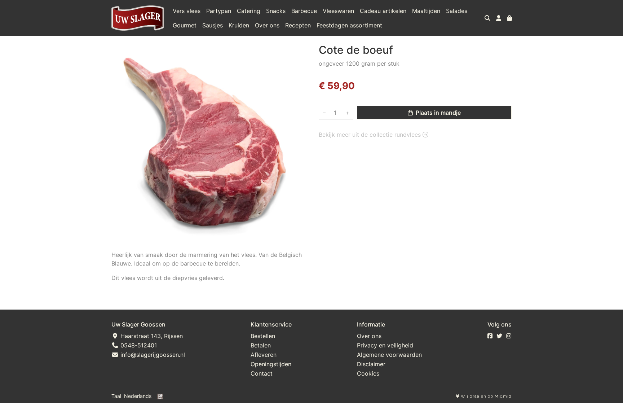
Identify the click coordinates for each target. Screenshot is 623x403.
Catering (248, 10)
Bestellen (263, 336)
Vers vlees (186, 10)
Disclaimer (371, 364)
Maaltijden (426, 10)
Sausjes (212, 25)
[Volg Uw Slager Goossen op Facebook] (489, 336)
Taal (116, 396)
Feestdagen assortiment (349, 25)
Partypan (218, 10)
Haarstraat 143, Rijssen (151, 336)
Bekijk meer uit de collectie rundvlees (371, 134)
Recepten (298, 25)
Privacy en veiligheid (385, 345)
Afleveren (264, 354)
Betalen (261, 345)
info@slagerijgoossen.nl (152, 354)
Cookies (368, 373)
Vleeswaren (338, 10)
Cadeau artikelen (383, 10)
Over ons (267, 25)
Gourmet (184, 25)
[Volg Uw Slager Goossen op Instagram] (508, 336)
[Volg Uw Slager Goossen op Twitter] (499, 336)
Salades (456, 10)
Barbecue (304, 10)
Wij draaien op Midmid (485, 396)
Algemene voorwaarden (389, 354)
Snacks (276, 10)
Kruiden (239, 25)
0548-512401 (138, 345)
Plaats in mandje (437, 112)
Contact (262, 373)
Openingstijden (271, 364)
